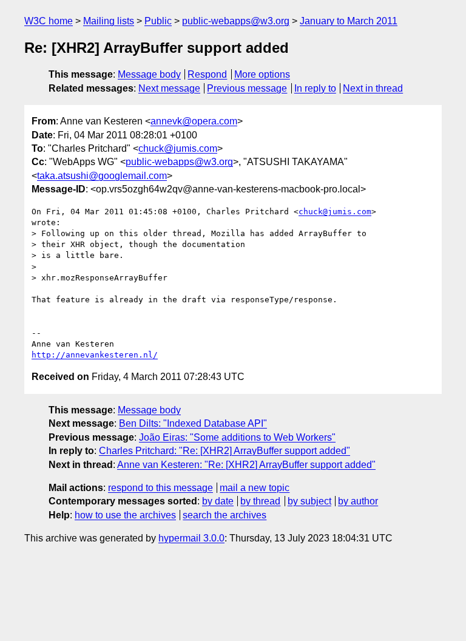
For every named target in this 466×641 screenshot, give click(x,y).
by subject (309, 501)
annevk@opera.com (193, 121)
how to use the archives (125, 515)
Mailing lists (108, 21)
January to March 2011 (348, 21)
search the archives (224, 515)
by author (358, 501)
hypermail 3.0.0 (191, 538)
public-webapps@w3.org (235, 21)
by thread (260, 501)
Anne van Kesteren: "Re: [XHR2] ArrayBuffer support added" (246, 465)
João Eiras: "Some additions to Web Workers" (237, 437)
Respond (207, 74)
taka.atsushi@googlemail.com (102, 176)
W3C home (48, 21)
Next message (169, 88)
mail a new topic (254, 488)
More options (262, 74)
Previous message (247, 88)
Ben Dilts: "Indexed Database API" (193, 423)
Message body (149, 74)
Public (158, 21)
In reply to (315, 88)
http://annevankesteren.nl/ (95, 354)
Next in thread (373, 88)
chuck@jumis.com (177, 148)
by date (218, 501)
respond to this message (160, 488)
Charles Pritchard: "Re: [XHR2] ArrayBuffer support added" (224, 451)
